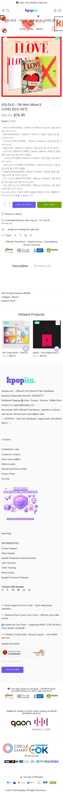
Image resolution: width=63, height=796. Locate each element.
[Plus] (9, 203)
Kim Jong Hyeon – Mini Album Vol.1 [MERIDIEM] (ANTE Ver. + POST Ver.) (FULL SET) (16, 352)
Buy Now (49, 205)
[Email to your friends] (31, 235)
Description (20, 266)
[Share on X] (15, 235)
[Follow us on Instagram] (24, 590)
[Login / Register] (55, 10)
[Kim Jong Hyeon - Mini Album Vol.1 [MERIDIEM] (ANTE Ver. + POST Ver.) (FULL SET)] (16, 334)
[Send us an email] (13, 590)
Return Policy (7, 573)
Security (5, 479)
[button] (26, 348)
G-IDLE (12, 121)
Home (22, 29)
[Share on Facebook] (20, 235)
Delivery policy (8, 464)
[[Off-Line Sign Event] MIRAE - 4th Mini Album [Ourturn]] (59, 105)
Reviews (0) (42, 266)
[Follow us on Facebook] (7, 590)
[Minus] (9, 206)
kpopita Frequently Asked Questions (18, 558)
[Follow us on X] (2, 590)
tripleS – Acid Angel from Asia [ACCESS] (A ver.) (47, 352)
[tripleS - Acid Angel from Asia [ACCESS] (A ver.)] (47, 334)
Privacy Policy (8, 474)
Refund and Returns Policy (14, 469)
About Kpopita (8, 553)
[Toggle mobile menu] (3, 10)
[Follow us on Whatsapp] (29, 590)
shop (30, 29)
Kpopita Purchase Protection (15, 577)
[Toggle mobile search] (7, 10)
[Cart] (60, 10)
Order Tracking (8, 568)
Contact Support (9, 548)
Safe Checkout (8, 563)
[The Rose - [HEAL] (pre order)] (54, 105)
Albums (39, 29)
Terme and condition (11, 459)
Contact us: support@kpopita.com (17, 405)
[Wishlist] (5, 39)
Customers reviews (10, 454)
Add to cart (24, 205)
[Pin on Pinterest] (25, 235)
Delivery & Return (13, 214)
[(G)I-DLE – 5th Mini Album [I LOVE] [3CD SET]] (31, 66)
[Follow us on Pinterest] (18, 590)
